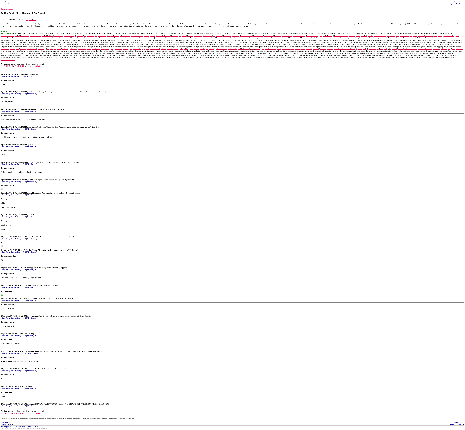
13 (2, 285)
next (35, 66)
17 (2, 351)
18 (2, 369)
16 (2, 334)
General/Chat (459, 2)
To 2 (24, 300)
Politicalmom (33, 92)
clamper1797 (34, 404)
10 (2, 237)
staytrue (32, 237)
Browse (3, 4)
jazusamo (31, 162)
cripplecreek (32, 109)
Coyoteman (33, 316)
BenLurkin (33, 250)
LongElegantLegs (34, 193)
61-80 (22, 66)
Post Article (460, 4)
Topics (451, 4)
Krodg (31, 334)
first (2, 66)
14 (2, 298)
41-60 (16, 66)
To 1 (24, 94)
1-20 (6, 66)
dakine (31, 386)
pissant (31, 145)
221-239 (30, 66)
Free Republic (6, 2)
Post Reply (6, 76)
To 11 (25, 353)
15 (2, 316)
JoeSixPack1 (33, 215)
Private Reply (16, 76)
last (38, 66)
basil (30, 180)
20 (2, 404)
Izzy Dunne (32, 127)
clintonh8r (33, 369)
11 (2, 250)
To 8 (24, 270)
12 (2, 268)
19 (2, 386)
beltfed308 (33, 285)
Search (10, 4)
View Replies (27, 76)
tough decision (33, 74)
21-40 (11, 66)
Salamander (33, 298)
